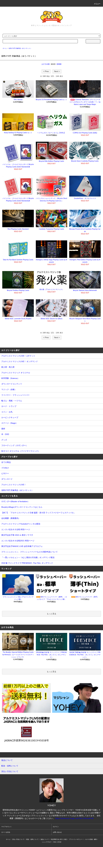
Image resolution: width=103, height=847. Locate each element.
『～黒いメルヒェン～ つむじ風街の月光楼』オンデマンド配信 (27, 557)
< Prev (46, 71)
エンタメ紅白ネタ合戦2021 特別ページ (17, 541)
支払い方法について (18, 839)
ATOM (59, 842)
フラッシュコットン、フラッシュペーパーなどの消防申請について (29, 552)
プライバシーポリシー (75, 839)
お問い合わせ (57, 832)
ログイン (56, 826)
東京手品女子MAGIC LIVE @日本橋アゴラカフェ (22, 546)
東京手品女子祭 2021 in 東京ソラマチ (17, 535)
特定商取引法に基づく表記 (59, 839)
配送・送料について (32, 839)
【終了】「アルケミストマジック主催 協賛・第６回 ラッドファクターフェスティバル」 (38, 513)
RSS (54, 842)
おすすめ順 (46, 64)
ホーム (5, 48)
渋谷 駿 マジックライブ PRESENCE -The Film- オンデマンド (27, 563)
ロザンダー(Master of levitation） (15, 501)
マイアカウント (6, 826)
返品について (45, 839)
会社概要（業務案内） (10, 518)
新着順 (59, 64)
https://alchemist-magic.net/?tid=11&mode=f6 (74, 818)
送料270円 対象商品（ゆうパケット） (20, 48)
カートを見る (5, 832)
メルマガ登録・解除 (91, 839)
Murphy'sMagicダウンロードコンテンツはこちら (21, 507)
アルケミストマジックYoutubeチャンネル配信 (20, 524)
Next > (57, 71)
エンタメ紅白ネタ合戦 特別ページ (15, 529)
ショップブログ (46, 842)
